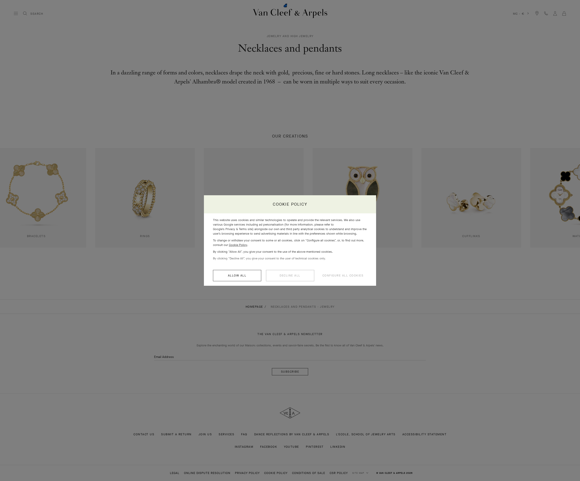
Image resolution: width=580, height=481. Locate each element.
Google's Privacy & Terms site (232, 229)
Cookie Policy (238, 245)
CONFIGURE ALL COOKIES (343, 275)
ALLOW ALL (237, 275)
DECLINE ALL (290, 275)
